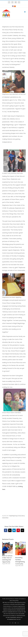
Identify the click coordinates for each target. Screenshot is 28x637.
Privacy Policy (15, 600)
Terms (11, 600)
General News (5, 517)
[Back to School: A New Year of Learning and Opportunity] (7, 543)
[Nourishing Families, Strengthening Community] (20, 543)
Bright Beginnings (13, 515)
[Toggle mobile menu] (25, 12)
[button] (3, 554)
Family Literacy (21, 515)
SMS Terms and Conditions (8, 602)
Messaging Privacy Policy (20, 602)
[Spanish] (15, 6)
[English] (13, 6)
